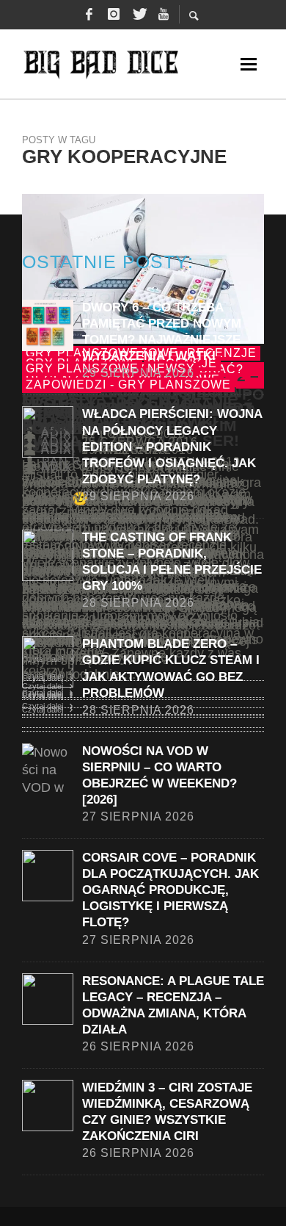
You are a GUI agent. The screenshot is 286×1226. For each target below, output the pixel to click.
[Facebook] (89, 14)
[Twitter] (139, 14)
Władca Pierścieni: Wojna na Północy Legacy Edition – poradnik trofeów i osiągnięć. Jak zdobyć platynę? (172, 446)
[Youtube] (164, 14)
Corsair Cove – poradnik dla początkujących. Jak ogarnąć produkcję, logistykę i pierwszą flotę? (170, 890)
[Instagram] (114, 14)
